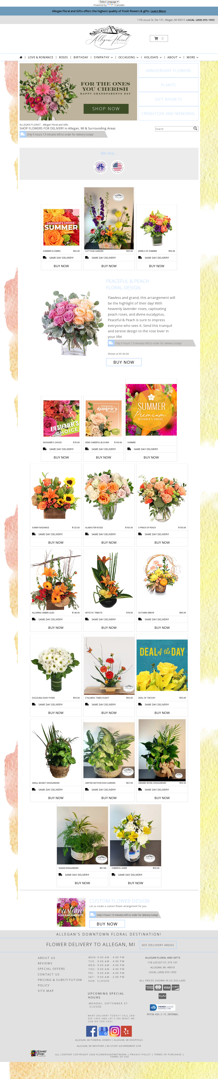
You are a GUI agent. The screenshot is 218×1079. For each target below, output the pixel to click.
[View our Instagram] (114, 1035)
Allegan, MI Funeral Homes (93, 1039)
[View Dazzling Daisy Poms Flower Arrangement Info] (55, 665)
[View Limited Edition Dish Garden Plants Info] (109, 750)
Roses (63, 57)
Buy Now (61, 266)
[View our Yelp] (126, 1035)
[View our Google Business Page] (103, 1035)
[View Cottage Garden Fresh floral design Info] (109, 218)
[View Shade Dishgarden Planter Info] (82, 835)
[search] (195, 128)
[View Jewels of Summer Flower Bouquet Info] (157, 227)
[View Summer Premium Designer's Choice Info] (151, 410)
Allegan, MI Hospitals (128, 1039)
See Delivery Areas (158, 945)
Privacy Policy (140, 1054)
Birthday (81, 57)
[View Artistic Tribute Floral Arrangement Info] (109, 580)
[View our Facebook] (91, 1035)
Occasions (127, 57)
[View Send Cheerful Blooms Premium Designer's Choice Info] (104, 418)
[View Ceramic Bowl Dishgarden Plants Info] (162, 750)
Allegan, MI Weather (90, 1045)
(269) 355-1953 (205, 19)
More (191, 57)
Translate (119, 5)
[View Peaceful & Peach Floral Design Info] (73, 321)
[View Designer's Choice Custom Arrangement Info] (61, 418)
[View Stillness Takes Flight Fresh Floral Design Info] (109, 665)
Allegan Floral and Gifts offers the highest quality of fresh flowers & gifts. (109, 11)
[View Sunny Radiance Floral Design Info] (55, 495)
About (172, 57)
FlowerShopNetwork (111, 1054)
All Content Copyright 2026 (75, 1054)
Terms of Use (119, 1056)
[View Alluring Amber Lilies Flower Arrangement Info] (55, 580)
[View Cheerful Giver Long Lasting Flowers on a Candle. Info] (135, 835)
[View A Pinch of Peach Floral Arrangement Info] (162, 495)
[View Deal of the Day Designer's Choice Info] (162, 665)
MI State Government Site (124, 1045)
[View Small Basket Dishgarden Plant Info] (55, 750)
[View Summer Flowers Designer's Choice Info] (61, 227)
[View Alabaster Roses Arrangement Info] (109, 495)
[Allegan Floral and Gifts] (108, 37)
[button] (159, 38)
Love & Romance (40, 57)
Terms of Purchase (168, 1054)
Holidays (151, 57)
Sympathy (101, 57)
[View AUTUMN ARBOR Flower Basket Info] (162, 573)
